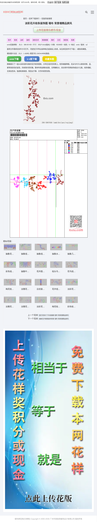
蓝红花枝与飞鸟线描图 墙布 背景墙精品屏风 (54, 315)
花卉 (9, 40)
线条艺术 (36, 40)
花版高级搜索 (46, 19)
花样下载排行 (34, 19)
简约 (52, 40)
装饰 (28, 40)
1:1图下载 (32, 59)
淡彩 (21, 40)
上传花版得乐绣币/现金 (48, 30)
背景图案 (45, 40)
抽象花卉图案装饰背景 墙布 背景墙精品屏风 (54, 319)
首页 (25, 19)
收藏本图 (49, 59)
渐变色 (66, 40)
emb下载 (14, 59)
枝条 (15, 40)
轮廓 (72, 40)
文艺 (58, 40)
